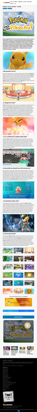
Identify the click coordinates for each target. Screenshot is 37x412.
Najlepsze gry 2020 (5, 370)
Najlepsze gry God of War (6, 378)
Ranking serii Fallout (5, 386)
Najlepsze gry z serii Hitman (6, 381)
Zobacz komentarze (18, 317)
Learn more (35, 409)
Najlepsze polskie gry (6, 374)
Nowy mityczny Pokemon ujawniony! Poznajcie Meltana (30, 352)
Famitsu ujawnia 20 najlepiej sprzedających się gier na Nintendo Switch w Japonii (6, 352)
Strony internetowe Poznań (14, 407)
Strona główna (5, 8)
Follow (9, 334)
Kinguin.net (21, 296)
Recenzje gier (10, 8)
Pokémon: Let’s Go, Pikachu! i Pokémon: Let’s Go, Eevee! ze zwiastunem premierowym (14, 352)
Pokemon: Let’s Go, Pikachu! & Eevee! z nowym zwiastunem (22, 351)
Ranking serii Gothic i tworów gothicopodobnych (9, 382)
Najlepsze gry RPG (5, 371)
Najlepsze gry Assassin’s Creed (7, 377)
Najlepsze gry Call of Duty (6, 385)
